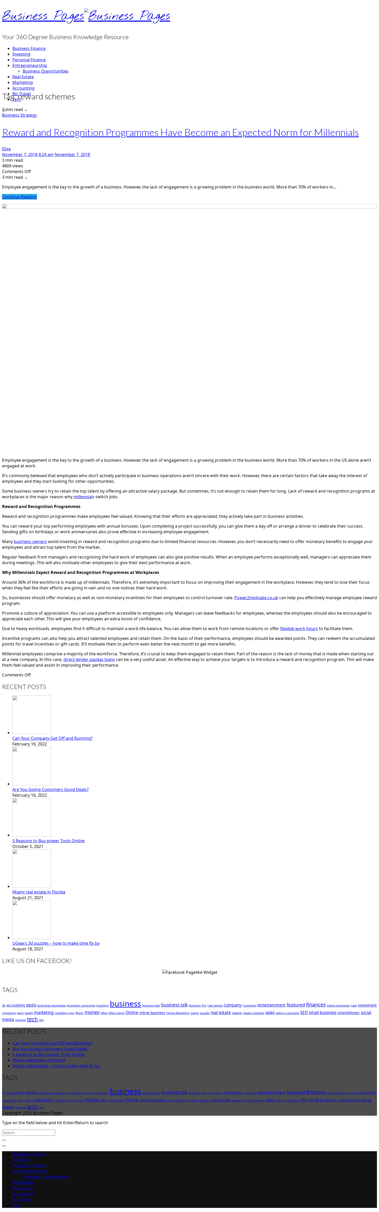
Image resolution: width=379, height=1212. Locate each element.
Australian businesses (51, 1005)
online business (152, 1012)
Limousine (9, 1013)
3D (4, 1005)
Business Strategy (19, 115)
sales (270, 1012)
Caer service (215, 1005)
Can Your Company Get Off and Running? (52, 738)
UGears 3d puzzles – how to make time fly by (56, 943)
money (92, 1012)
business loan (151, 1005)
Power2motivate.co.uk (256, 597)
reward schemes (253, 1013)
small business (322, 1012)
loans (20, 1013)
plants (195, 1013)
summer (20, 1020)
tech (32, 1018)
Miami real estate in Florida (38, 892)
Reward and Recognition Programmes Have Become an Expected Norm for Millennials (180, 132)
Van (41, 1020)
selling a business (287, 1013)
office (104, 1013)
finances (316, 1004)
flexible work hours (299, 628)
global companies (338, 1005)
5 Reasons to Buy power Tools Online (48, 841)
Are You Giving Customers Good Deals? (50, 789)
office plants (117, 1013)
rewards (237, 1013)
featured (296, 1005)
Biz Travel (21, 1199)
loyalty (29, 1013)
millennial (82, 497)
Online (132, 1012)
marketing (44, 1012)
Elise (6, 149)
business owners (30, 541)
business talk (174, 1005)
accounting (16, 1005)
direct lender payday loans (89, 659)
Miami (79, 1013)
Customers (250, 1005)
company (233, 1005)
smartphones (348, 1012)
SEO (304, 1012)
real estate (221, 1012)
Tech (16, 1205)
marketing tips (64, 1013)
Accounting (23, 88)
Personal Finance (29, 60)
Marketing (22, 82)
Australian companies (81, 1005)
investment (367, 1005)
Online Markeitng (178, 1013)
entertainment (272, 1005)
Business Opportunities (46, 71)
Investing (21, 54)
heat (354, 1005)
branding (102, 1005)
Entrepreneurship (29, 65)
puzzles (205, 1013)
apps (31, 1005)
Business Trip (197, 1005)
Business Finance (29, 48)
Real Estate (23, 77)
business (125, 1004)
